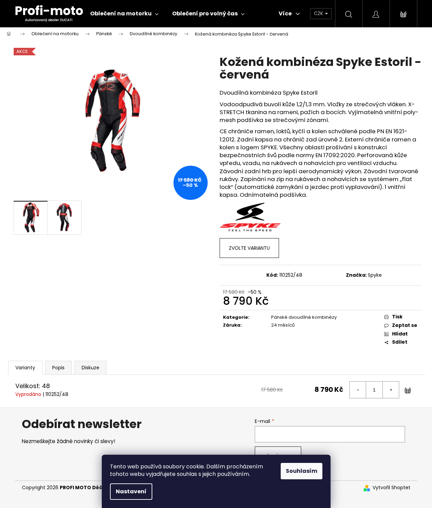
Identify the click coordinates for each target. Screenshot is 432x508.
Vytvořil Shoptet (391, 487)
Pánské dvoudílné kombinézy (304, 317)
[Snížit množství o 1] (358, 390)
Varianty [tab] (25, 367)
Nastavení (131, 491)
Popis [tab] (58, 367)
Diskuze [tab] (90, 367)
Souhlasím (301, 471)
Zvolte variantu (249, 248)
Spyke (375, 275)
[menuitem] (124, 13)
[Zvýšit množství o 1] (390, 390)
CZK (319, 13)
